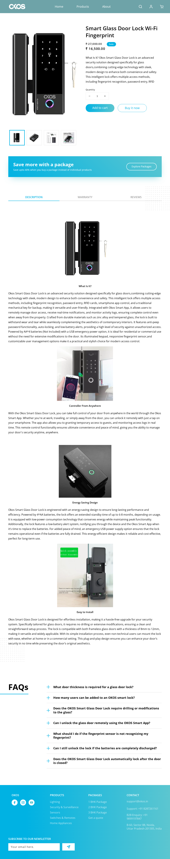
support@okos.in (137, 801)
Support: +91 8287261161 (142, 808)
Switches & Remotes (62, 818)
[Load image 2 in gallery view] (34, 137)
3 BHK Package (97, 812)
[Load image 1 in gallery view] (17, 137)
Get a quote (95, 818)
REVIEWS (136, 197)
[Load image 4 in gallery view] (68, 137)
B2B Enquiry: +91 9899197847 (137, 816)
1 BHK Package (97, 802)
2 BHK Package (97, 807)
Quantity (90, 89)
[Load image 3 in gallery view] (51, 137)
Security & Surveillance (64, 807)
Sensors (55, 812)
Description (34, 197)
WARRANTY (85, 197)
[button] (140, 6)
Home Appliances (61, 823)
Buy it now (132, 108)
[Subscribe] (68, 847)
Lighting (55, 802)
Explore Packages (141, 166)
